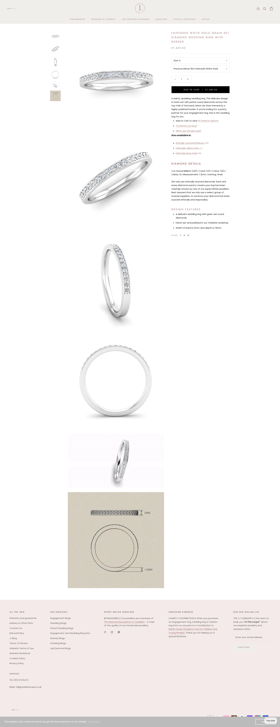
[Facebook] (180, 235)
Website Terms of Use (21, 648)
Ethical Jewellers (185, 19)
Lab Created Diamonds (135, 19)
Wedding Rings (58, 623)
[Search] (264, 8)
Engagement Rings (60, 618)
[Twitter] (184, 235)
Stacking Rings (58, 643)
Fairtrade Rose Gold (186, 153)
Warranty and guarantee (23, 618)
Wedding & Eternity (103, 19)
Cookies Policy (17, 658)
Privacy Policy (16, 663)
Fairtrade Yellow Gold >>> (189, 148)
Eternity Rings (57, 638)
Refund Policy (16, 633)
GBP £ (10, 9)
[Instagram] (112, 632)
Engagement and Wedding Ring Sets (70, 633)
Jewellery (162, 19)
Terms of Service (18, 643)
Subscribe (244, 647)
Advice (206, 19)
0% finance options (208, 120)
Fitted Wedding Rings (61, 628)
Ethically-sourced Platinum (190, 143)
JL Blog (13, 638)
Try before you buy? (186, 125)
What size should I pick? (188, 130)
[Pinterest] (188, 235)
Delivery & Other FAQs (21, 623)
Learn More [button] (94, 721)
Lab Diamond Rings (60, 648)
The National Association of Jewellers (124, 621)
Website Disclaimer (19, 653)
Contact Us (15, 628)
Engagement (77, 19)
